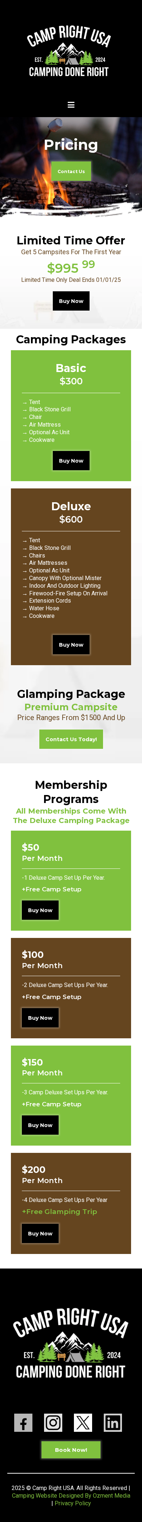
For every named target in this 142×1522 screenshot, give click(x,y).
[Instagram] (53, 1422)
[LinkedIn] (113, 1422)
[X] (83, 1422)
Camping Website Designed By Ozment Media (71, 1495)
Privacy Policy (73, 1503)
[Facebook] (23, 1422)
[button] (71, 105)
